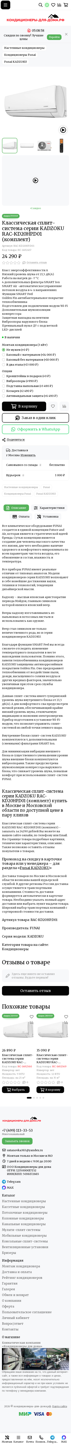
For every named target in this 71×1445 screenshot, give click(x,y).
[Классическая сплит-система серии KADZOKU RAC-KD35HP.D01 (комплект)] (52, 1030)
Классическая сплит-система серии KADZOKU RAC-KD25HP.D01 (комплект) (17, 1058)
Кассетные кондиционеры (23, 1207)
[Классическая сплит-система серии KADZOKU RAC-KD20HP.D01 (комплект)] (35, 102)
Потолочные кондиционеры (24, 1213)
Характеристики (52, 508)
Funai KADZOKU (15, 62)
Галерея (8, 1289)
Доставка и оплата (17, 1272)
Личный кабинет (15, 1318)
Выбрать (18, 1089)
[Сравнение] (64, 406)
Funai (46, 487)
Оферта (8, 1306)
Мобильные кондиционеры (24, 1235)
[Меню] (5, 5)
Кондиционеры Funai (20, 55)
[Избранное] (53, 406)
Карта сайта (59, 1406)
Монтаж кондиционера (21, 1266)
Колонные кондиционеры (23, 1218)
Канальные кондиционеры (24, 1224)
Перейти (54, 37)
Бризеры (9, 1253)
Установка (50, 516)
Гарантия (9, 1283)
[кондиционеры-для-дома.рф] (35, 18)
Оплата (24, 516)
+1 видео (35, 208)
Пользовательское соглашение (27, 1312)
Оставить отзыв (35, 990)
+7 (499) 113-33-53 (17, 1130)
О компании (11, 1301)
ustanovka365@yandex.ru (25, 1150)
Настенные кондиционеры (24, 48)
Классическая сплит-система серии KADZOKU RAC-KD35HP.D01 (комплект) (52, 1058)
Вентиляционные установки (25, 1247)
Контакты (10, 1329)
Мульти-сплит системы (21, 1230)
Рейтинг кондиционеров (22, 1278)
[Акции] (47, 5)
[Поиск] (40, 5)
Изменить (28, 455)
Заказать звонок (17, 1141)
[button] (29, 1098)
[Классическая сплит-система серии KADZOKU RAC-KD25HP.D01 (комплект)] (18, 1030)
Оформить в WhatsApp (38, 429)
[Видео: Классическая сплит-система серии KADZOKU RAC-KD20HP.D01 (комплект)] (63, 130)
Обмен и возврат (15, 1295)
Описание (18, 508)
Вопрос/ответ (12, 1324)
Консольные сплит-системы (25, 1241)
